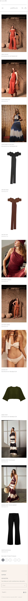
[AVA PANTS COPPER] (14, 303)
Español (4, 592)
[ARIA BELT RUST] (14, 213)
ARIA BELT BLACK (4, 189)
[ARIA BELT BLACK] (14, 168)
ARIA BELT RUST (4, 234)
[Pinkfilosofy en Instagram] (25, 592)
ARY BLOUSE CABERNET (6, 279)
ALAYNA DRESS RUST (5, 99)
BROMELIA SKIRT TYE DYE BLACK (8, 460)
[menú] (2, 8)
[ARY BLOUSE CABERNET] (14, 258)
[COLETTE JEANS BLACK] (14, 529)
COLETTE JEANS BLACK (6, 550)
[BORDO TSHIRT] (14, 394)
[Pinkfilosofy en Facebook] (23, 592)
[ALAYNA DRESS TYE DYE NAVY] (14, 123)
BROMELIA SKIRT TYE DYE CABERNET (9, 505)
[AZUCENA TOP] (14, 348)
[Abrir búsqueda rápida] (22, 8)
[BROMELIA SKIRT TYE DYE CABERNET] (14, 484)
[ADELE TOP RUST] (14, 33)
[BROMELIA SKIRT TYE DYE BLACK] (14, 439)
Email (4, 583)
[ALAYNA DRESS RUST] (14, 78)
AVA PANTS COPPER (5, 324)
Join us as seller (3, 1)
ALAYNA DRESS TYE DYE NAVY (7, 144)
